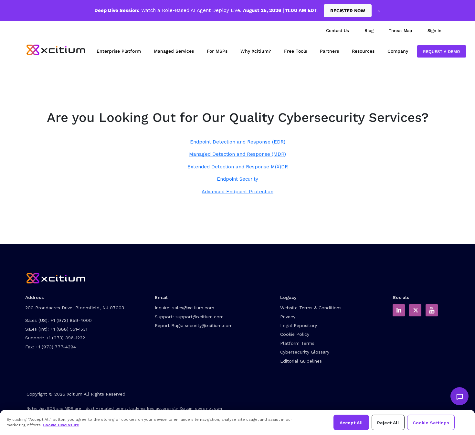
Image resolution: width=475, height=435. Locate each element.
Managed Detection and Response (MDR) (237, 154)
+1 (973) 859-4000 (71, 320)
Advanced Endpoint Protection (237, 192)
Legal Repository (298, 325)
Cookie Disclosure (61, 425)
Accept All (351, 422)
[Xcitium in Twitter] (415, 310)
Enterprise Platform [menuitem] (119, 51)
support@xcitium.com (199, 316)
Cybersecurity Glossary (304, 352)
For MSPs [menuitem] (217, 51)
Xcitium (74, 394)
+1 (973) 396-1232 (65, 337)
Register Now (347, 10)
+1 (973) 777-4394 (56, 346)
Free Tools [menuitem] (295, 51)
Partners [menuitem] (329, 51)
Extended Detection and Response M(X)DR (237, 167)
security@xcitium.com (209, 325)
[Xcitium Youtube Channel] (432, 310)
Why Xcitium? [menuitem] (255, 51)
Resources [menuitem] (363, 51)
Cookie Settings (431, 422)
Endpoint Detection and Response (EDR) (237, 142)
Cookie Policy (294, 334)
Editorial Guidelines (301, 361)
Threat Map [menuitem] (400, 30)
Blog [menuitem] (369, 30)
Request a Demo (441, 51)
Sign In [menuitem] (434, 30)
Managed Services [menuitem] (174, 51)
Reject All (388, 422)
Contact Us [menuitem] (337, 30)
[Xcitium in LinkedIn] (399, 310)
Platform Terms (297, 343)
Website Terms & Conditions (311, 307)
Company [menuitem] (397, 51)
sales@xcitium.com (193, 307)
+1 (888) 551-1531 (68, 329)
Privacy (287, 316)
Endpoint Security (237, 179)
